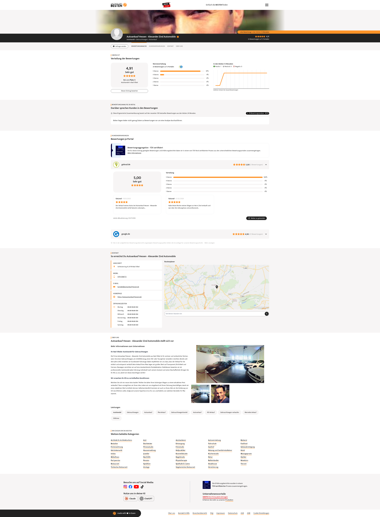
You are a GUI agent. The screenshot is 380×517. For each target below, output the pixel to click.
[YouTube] (136, 486)
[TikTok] (142, 486)
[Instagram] (125, 486)
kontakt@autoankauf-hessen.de (128, 287)
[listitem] (121, 440)
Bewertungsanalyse (139, 46)
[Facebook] (130, 486)
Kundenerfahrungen (157, 46)
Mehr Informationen (134, 153)
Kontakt (170, 46)
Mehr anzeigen (210, 243)
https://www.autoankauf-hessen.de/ (130, 297)
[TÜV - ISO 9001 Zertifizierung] (207, 485)
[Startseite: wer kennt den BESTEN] (119, 5)
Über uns (179, 46)
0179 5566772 (122, 277)
